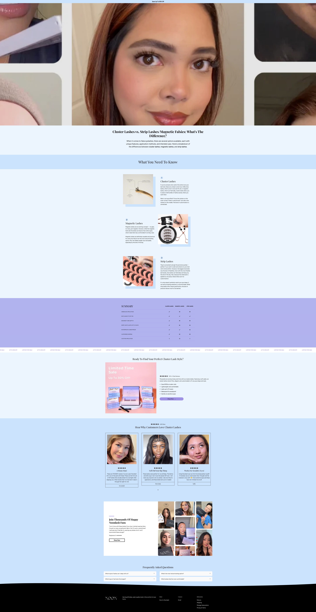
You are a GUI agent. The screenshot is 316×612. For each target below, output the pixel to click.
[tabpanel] (122, 460)
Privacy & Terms (201, 608)
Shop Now (117, 540)
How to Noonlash (164, 600)
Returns (199, 600)
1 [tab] (158, 490)
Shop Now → (172, 399)
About (160, 596)
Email (179, 600)
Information (200, 596)
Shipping (199, 602)
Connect (180, 596)
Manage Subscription (203, 605)
